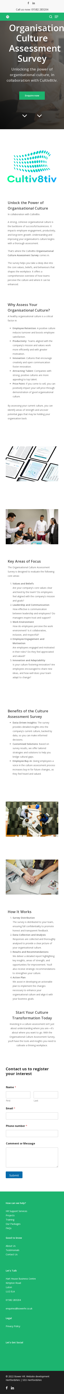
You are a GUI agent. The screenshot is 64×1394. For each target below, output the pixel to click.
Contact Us (12, 1254)
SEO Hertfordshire (32, 1380)
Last (36, 1100)
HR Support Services (16, 1211)
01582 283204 (39, 9)
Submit (14, 1175)
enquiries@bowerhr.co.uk (19, 1308)
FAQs (8, 1228)
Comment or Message (20, 1143)
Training (10, 1219)
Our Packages (13, 1223)
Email (10, 1108)
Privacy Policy (13, 1326)
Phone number (16, 1126)
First (8, 1100)
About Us (11, 1245)
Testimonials (12, 1250)
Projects (10, 1215)
